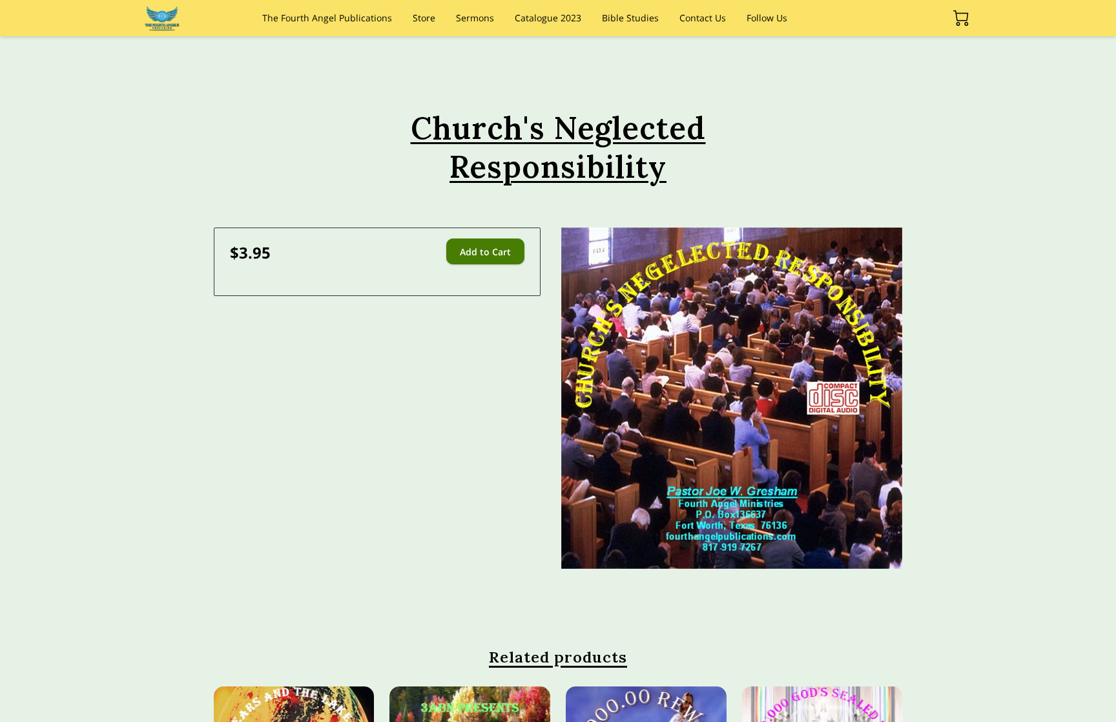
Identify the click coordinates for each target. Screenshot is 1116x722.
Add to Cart (485, 252)
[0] (961, 18)
